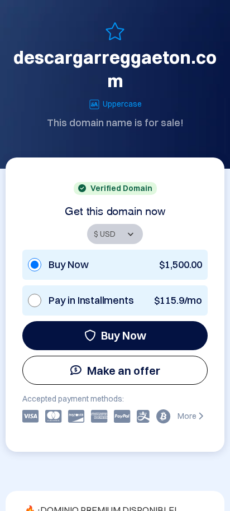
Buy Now (123, 335)
